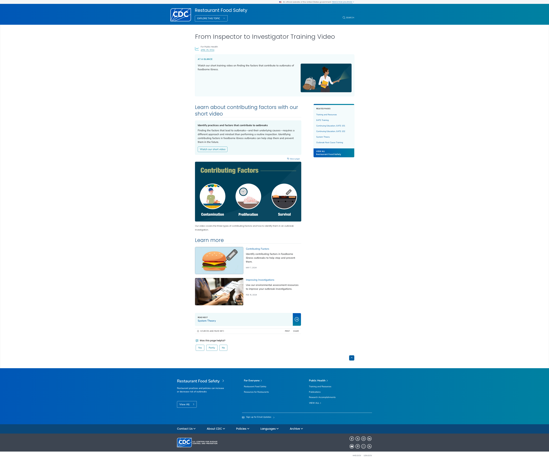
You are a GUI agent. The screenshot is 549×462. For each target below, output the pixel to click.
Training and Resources (326, 114)
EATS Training (322, 120)
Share (296, 331)
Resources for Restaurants (256, 392)
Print (287, 331)
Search (350, 17)
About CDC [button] (215, 429)
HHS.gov (357, 455)
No (223, 347)
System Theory (323, 137)
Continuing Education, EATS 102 (330, 131)
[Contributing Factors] (219, 260)
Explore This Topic (209, 18)
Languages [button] (268, 429)
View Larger (295, 159)
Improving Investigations (260, 280)
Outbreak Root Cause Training (329, 142)
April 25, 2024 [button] (207, 49)
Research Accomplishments (322, 397)
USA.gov (368, 455)
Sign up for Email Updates (258, 417)
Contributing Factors (257, 249)
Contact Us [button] (185, 429)
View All (184, 404)
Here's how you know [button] (342, 1)
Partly (212, 347)
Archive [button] (295, 429)
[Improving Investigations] (219, 291)
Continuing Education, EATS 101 (330, 126)
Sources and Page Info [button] (212, 331)
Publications (315, 392)
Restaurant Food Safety (221, 10)
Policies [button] (241, 429)
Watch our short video (212, 149)
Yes (200, 347)
